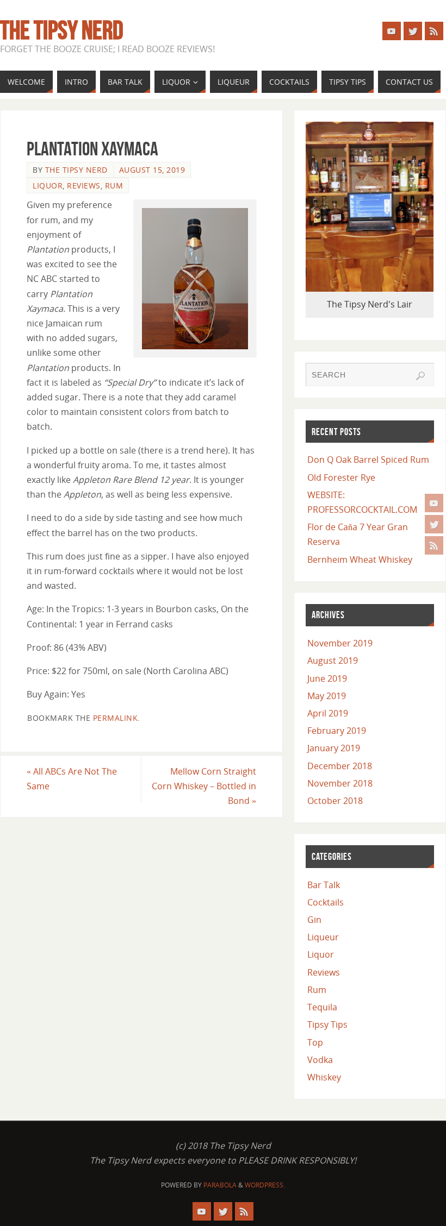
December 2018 (339, 766)
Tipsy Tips (327, 1024)
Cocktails (325, 902)
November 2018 (340, 783)
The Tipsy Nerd (61, 30)
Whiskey (324, 1077)
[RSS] (434, 545)
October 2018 (335, 801)
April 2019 (327, 713)
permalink (115, 718)
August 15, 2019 (152, 170)
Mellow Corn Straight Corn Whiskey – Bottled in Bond (204, 786)
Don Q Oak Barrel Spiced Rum (368, 460)
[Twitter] (434, 524)
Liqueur (323, 937)
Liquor (48, 185)
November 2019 (340, 643)
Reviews (84, 185)
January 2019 (333, 748)
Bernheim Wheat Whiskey (359, 559)
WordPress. (265, 1185)
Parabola (220, 1185)
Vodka (320, 1060)
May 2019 (326, 696)
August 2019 (332, 661)
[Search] (420, 375)
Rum (114, 185)
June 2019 (327, 678)
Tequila (322, 1007)
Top (315, 1042)
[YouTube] (434, 503)
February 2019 (336, 731)
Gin (314, 920)
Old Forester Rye (341, 477)
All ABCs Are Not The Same (72, 778)
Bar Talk (323, 885)
